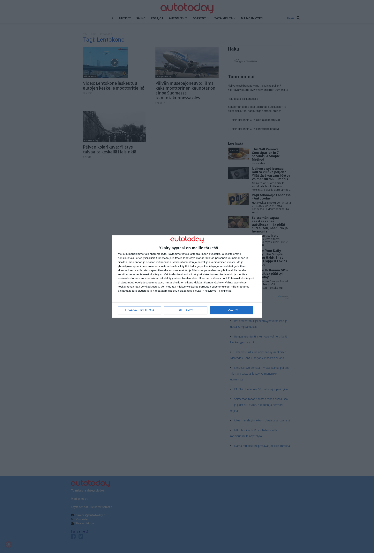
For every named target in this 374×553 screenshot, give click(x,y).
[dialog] (187, 276)
